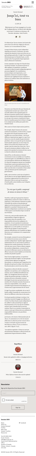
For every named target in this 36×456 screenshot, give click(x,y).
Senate (6, 2)
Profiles (3, 427)
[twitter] (16, 36)
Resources (4, 432)
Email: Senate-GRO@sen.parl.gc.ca (7, 438)
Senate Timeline (5, 431)
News (2, 423)
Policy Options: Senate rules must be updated (18, 374)
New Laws (4, 429)
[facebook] (19, 36)
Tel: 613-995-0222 (6, 436)
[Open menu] (32, 2)
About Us (3, 424)
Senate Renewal (5, 426)
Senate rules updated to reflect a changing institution (18, 357)
